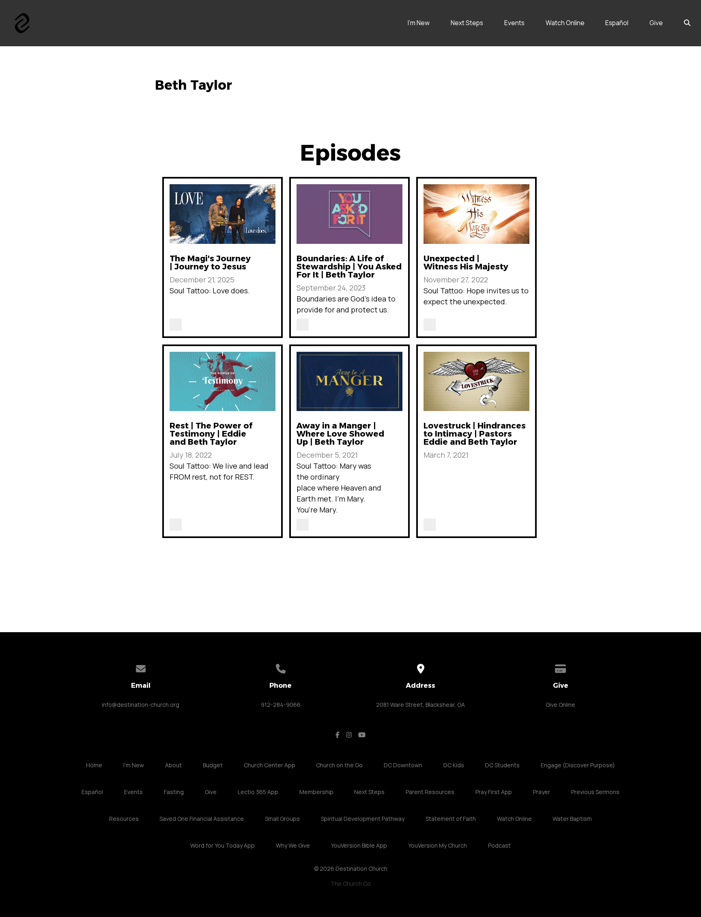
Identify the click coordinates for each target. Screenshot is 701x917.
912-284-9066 (281, 704)
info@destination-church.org (140, 704)
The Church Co (351, 883)
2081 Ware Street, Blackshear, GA (420, 704)
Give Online (560, 704)
